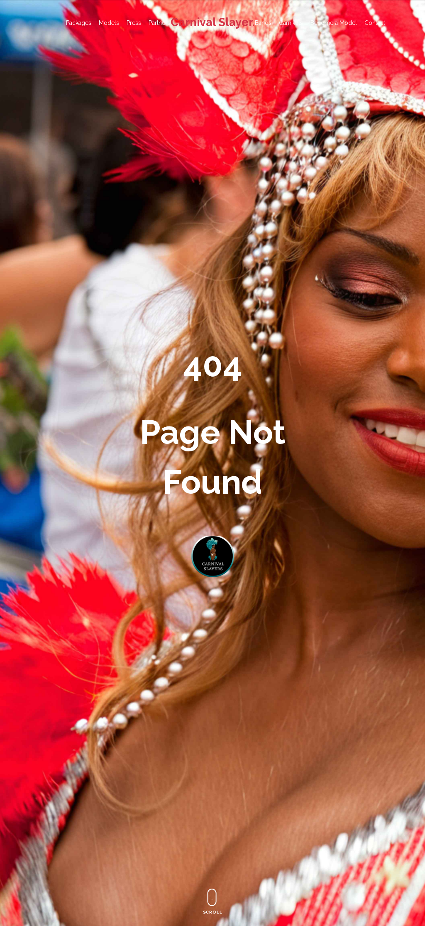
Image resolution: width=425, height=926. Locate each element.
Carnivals (291, 23)
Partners (159, 23)
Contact (374, 23)
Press (134, 23)
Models (109, 23)
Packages (78, 23)
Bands (263, 23)
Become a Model (333, 23)
